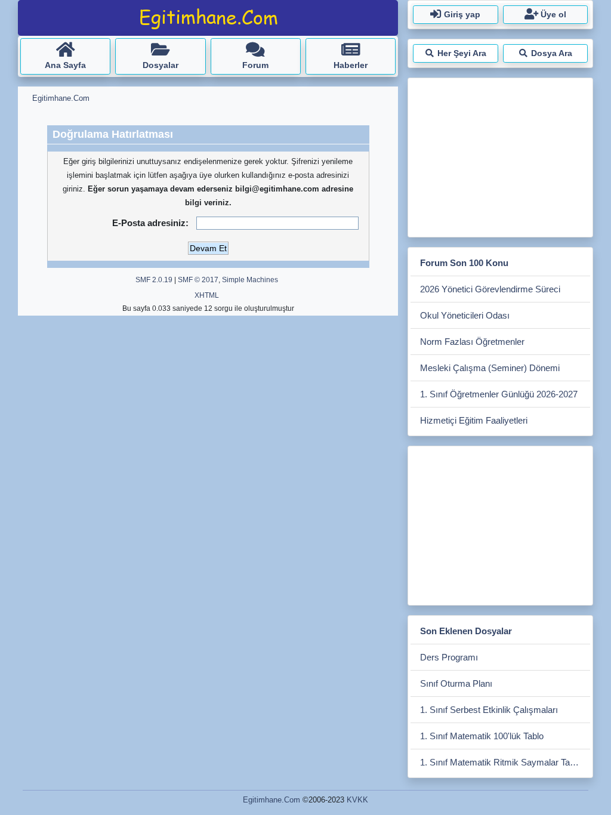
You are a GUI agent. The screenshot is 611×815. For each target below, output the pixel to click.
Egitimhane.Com (271, 799)
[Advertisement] (500, 155)
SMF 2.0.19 (153, 280)
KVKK (357, 799)
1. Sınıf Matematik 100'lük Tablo (482, 736)
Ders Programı (449, 657)
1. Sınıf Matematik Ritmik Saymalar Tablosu (505, 762)
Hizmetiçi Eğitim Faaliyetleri (473, 420)
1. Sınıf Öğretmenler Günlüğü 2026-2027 (499, 394)
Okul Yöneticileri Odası (465, 315)
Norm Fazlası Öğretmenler (472, 342)
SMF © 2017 (198, 280)
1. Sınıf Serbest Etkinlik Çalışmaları (489, 710)
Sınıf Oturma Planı (456, 683)
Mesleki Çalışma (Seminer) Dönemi (490, 368)
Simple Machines (250, 280)
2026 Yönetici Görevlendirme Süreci (490, 289)
